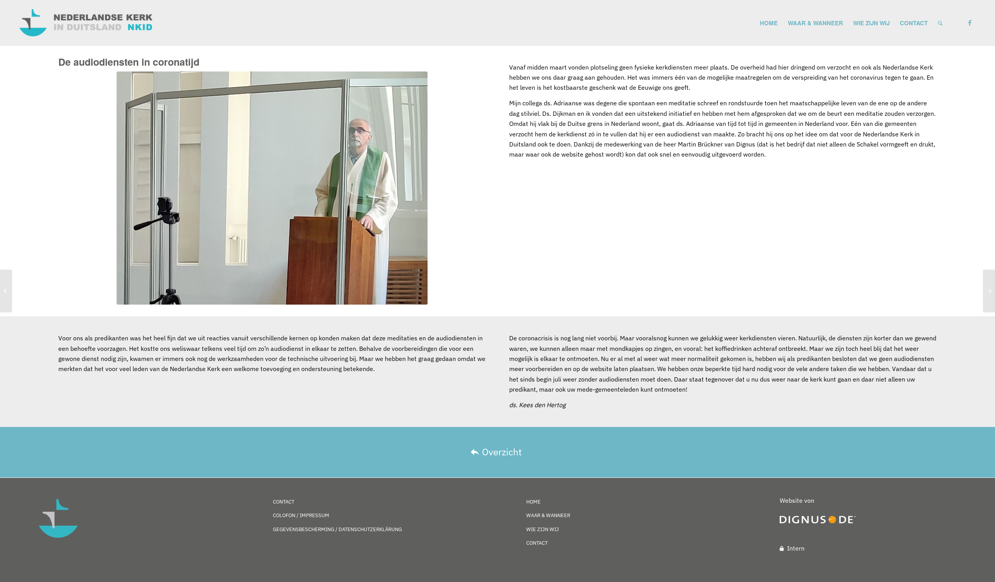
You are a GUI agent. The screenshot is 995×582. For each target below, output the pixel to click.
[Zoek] (940, 23)
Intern (796, 548)
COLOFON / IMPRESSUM (301, 515)
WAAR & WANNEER (548, 515)
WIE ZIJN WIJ (542, 529)
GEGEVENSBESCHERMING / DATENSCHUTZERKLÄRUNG (337, 529)
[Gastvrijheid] (6, 291)
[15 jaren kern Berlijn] (989, 291)
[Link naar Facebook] (970, 22)
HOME (533, 501)
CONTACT (283, 501)
